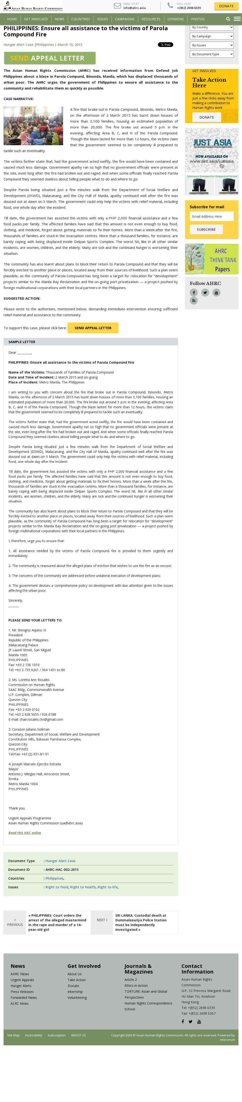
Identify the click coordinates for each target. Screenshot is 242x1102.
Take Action (77, 980)
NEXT (101, 920)
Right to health (83, 887)
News (59, 19)
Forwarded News (24, 997)
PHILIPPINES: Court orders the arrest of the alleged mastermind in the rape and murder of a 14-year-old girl (57, 922)
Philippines (54, 878)
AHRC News (20, 974)
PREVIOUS (15, 924)
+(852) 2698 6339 (189, 8)
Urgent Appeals (22, 980)
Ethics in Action (136, 985)
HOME (12, 19)
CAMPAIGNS (124, 19)
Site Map (13, 1035)
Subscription (57, 1035)
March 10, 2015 (70, 44)
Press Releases (22, 991)
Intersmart (227, 1040)
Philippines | (47, 44)
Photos (198, 19)
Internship (75, 991)
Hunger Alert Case (18, 44)
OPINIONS (176, 19)
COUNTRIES (80, 19)
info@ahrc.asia (134, 8)
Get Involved (36, 19)
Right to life (108, 887)
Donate (73, 985)
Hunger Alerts (21, 985)
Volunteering (77, 997)
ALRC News (20, 1003)
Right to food (57, 887)
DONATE (226, 6)
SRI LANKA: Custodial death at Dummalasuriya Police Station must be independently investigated (141, 922)
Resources (151, 19)
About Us (75, 974)
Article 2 (131, 979)
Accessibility (33, 1035)
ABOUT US (78, 1035)
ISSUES (102, 19)
